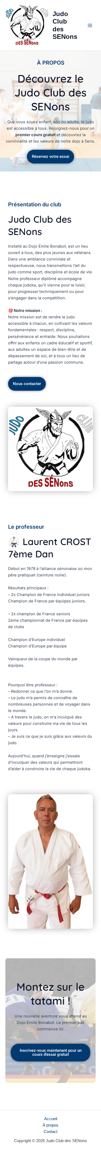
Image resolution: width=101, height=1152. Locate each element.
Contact (50, 1131)
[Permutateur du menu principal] (90, 25)
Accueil (50, 1119)
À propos (50, 1125)
